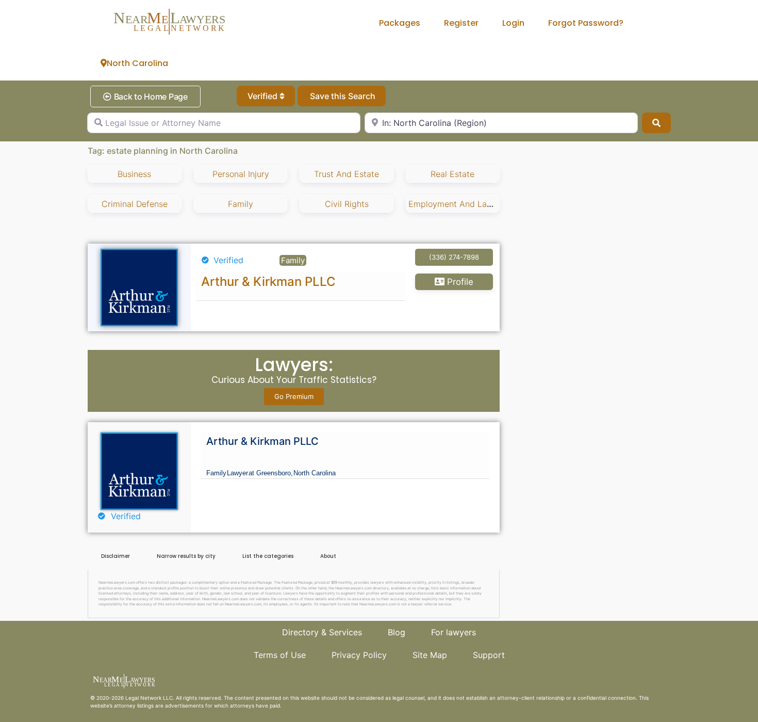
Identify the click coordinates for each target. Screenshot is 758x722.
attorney (125, 705)
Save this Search (341, 96)
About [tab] (328, 556)
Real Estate (452, 174)
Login (513, 23)
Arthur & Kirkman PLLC (268, 281)
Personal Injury (240, 174)
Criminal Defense (135, 204)
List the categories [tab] (267, 556)
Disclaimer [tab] (115, 556)
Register (461, 23)
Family (240, 204)
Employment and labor (454, 204)
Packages (399, 23)
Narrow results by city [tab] (186, 556)
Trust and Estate (346, 174)
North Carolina (137, 63)
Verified (263, 96)
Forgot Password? (585, 23)
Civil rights (347, 204)
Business (134, 174)
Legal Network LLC (149, 698)
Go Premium (294, 396)
